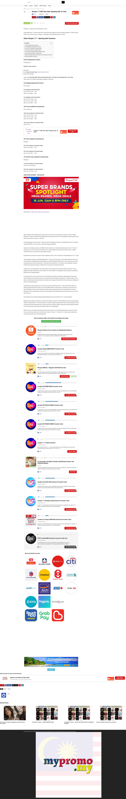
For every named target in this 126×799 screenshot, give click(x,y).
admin (35, 14)
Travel (49, 5)
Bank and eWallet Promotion (31, 56)
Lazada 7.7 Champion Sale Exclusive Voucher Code (53, 500)
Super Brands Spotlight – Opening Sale (33, 53)
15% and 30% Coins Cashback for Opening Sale (35, 51)
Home (25, 5)
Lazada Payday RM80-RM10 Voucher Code (50, 349)
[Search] (63, 2)
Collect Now (72, 451)
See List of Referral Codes (120, 678)
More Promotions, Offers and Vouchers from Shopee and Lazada (38, 54)
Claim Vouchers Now (72, 23)
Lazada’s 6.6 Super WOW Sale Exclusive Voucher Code (54, 519)
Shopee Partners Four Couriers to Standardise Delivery (54, 330)
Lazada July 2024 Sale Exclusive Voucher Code (52, 482)
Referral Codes (43, 5)
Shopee (36, 5)
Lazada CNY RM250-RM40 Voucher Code (50, 424)
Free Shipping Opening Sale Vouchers (33, 46)
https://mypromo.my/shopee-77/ (42, 212)
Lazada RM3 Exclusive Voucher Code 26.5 (54, 538)
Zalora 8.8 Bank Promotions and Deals (106, 722)
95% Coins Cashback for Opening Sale (33, 50)
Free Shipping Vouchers (69, 338)
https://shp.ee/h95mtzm (43, 72)
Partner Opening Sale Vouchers (31, 45)
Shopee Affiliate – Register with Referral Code (51, 367)
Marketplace (41, 14)
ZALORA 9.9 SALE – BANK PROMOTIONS (43, 722)
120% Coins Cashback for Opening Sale (33, 48)
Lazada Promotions (41, 351)
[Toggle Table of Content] (50, 43)
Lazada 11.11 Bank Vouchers (46, 443)
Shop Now (73, 471)
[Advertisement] (51, 224)
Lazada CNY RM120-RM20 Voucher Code (50, 405)
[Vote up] (43, 326)
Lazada (30, 5)
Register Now (64, 376)
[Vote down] (40, 326)
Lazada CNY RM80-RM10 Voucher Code (49, 386)
